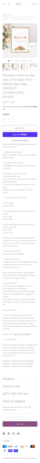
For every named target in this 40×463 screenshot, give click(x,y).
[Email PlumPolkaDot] (19, 433)
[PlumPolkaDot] (20, 4)
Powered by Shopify (28, 458)
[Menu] (4, 4)
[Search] (8, 4)
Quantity (6, 114)
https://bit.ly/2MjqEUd (22, 334)
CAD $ (6, 441)
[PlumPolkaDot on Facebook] (5, 433)
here (8, 165)
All (10, 15)
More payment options (20, 140)
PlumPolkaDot (14, 458)
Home (5, 15)
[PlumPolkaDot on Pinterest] (10, 433)
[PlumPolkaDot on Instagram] (14, 433)
